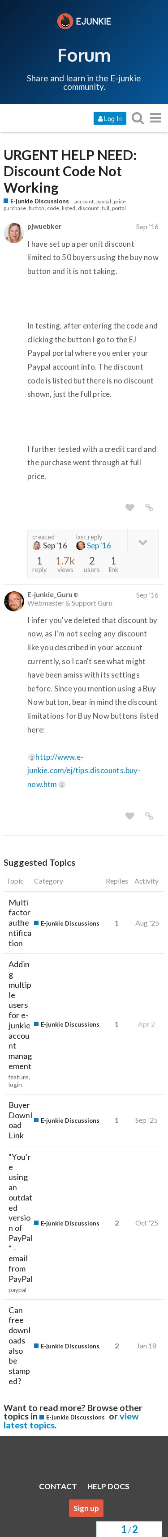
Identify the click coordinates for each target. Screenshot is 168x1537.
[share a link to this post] (149, 508)
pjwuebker (44, 226)
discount (88, 208)
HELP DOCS (108, 1486)
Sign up (86, 1508)
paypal (103, 201)
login (15, 1084)
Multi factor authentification (20, 922)
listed (68, 208)
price (120, 201)
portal (119, 208)
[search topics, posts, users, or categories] (137, 117)
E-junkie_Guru (50, 594)
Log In (113, 118)
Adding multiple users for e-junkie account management (20, 1015)
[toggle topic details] (142, 541)
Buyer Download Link (20, 1120)
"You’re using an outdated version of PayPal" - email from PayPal (21, 1218)
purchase (15, 208)
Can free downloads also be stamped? (19, 1345)
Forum (84, 54)
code (53, 208)
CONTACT (58, 1486)
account (84, 201)
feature (18, 1077)
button (36, 208)
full (105, 208)
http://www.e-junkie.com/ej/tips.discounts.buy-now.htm (84, 770)
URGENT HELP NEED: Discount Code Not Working (70, 171)
